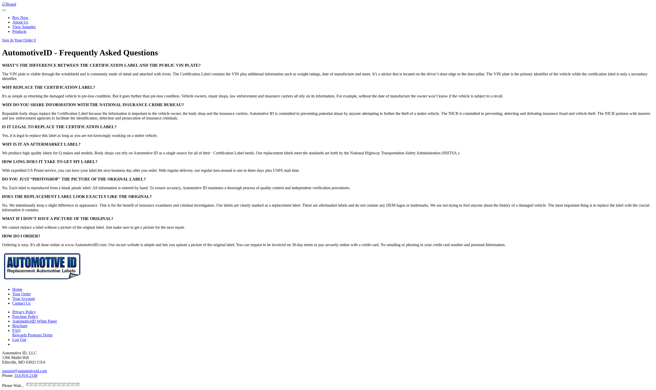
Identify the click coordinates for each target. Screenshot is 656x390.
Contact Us (21, 303)
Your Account (23, 298)
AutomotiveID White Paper (34, 321)
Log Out (19, 339)
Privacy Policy (24, 312)
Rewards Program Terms (32, 335)
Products (19, 31)
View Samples (24, 27)
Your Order (25, 40)
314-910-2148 (25, 375)
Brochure (19, 326)
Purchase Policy (25, 316)
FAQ (16, 330)
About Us (20, 22)
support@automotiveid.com (24, 371)
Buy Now (20, 17)
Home (17, 289)
